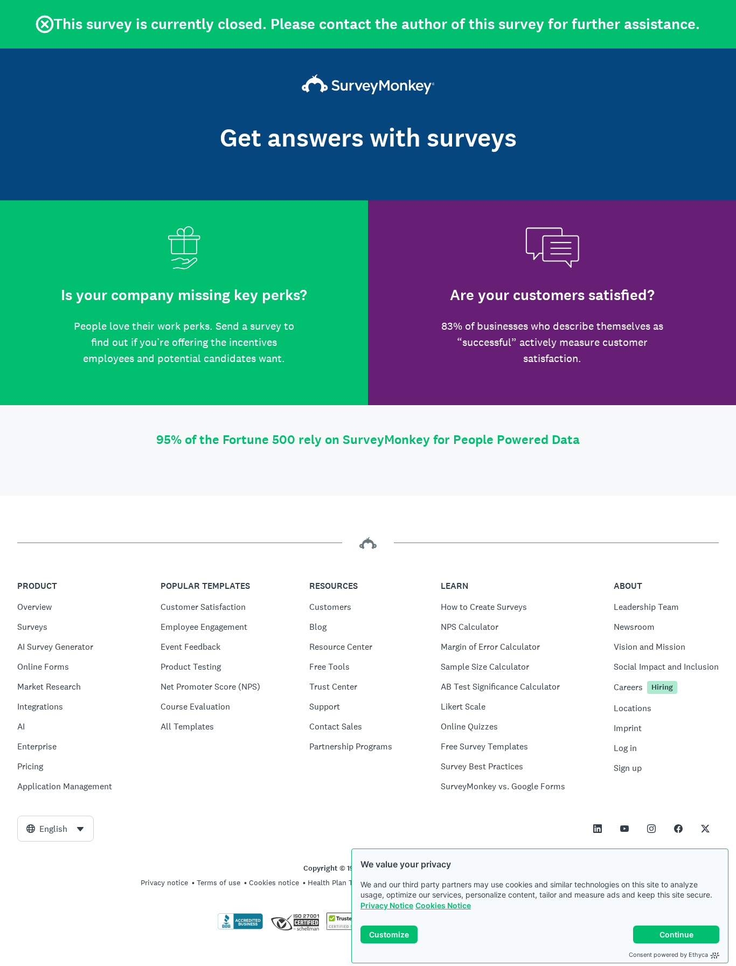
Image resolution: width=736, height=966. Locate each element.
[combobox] (55, 829)
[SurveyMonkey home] (368, 85)
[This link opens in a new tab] (597, 828)
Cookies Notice (443, 905)
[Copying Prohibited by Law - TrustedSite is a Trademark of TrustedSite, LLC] (347, 927)
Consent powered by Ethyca (668, 954)
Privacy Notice (386, 905)
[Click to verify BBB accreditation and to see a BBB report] (240, 927)
